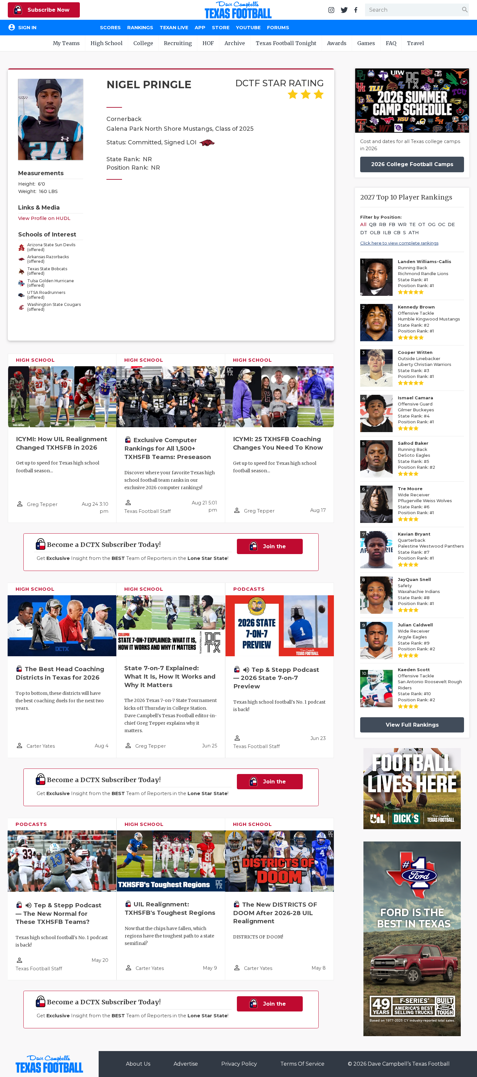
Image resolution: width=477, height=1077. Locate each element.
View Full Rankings (412, 725)
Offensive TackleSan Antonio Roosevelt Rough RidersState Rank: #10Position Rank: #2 (430, 684)
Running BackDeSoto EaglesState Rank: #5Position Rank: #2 (416, 455)
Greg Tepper (42, 504)
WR (402, 224)
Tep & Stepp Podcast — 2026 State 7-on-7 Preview (276, 678)
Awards (337, 43)
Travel (415, 43)
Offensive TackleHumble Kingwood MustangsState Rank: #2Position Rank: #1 (429, 319)
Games (366, 43)
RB (382, 224)
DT (363, 233)
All (363, 224)
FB (392, 224)
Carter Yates (41, 746)
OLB (375, 233)
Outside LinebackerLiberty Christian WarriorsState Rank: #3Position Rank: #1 (424, 364)
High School (107, 43)
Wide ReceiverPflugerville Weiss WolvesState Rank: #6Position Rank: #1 (425, 500)
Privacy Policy (239, 1064)
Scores (110, 27)
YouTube (248, 27)
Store (220, 27)
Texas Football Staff (147, 511)
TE (412, 224)
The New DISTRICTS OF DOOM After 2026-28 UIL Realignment (275, 913)
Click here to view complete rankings (399, 243)
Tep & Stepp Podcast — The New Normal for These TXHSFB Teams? (59, 914)
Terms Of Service (302, 1064)
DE (451, 224)
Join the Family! (271, 548)
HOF (208, 43)
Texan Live (174, 27)
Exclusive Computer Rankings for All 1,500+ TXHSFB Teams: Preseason (167, 448)
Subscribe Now (47, 10)
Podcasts (249, 589)
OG (431, 224)
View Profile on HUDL (44, 218)
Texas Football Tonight (286, 43)
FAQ (391, 43)
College (143, 43)
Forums (278, 27)
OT (421, 224)
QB (372, 224)
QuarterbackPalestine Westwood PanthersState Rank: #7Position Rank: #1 (431, 546)
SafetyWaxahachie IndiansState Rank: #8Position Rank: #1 (419, 591)
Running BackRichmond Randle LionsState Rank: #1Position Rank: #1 (424, 273)
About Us (138, 1064)
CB (397, 233)
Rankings (140, 27)
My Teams (66, 43)
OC (441, 224)
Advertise (186, 1064)
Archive (235, 43)
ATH (414, 233)
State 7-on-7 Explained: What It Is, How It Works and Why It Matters (169, 676)
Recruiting (178, 43)
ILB (387, 233)
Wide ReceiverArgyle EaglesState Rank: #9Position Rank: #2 (416, 637)
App (200, 27)
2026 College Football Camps (412, 164)
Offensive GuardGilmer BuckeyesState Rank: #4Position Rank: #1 (416, 409)
